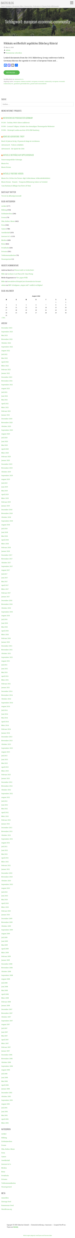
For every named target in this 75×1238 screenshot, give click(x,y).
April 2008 (5, 994)
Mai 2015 (4, 672)
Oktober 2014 (6, 699)
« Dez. (3, 318)
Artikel (3, 206)
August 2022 (5, 351)
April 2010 (5, 903)
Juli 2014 (4, 710)
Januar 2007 (5, 1051)
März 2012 (5, 816)
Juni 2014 (4, 714)
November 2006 (7, 1059)
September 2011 (7, 839)
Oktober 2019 (6, 472)
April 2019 (5, 494)
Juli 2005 (4, 1108)
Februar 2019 (6, 502)
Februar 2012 (6, 820)
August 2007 (5, 1024)
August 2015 (5, 661)
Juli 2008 (4, 983)
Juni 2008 (4, 987)
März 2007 (5, 1043)
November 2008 (7, 968)
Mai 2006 (4, 1081)
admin (8, 50)
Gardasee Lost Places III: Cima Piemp (20, 274)
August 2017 (5, 570)
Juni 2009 (4, 941)
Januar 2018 (5, 551)
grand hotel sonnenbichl (38, 83)
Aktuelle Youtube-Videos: (13, 173)
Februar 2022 (6, 369)
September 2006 (7, 1066)
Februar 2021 (6, 411)
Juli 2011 (4, 846)
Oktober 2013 (6, 744)
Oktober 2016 (6, 608)
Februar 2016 (6, 638)
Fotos (3, 225)
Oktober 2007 (6, 1017)
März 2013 (5, 771)
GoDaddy (15, 1227)
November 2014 (7, 695)
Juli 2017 (4, 574)
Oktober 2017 (6, 563)
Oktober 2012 (6, 790)
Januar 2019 (5, 506)
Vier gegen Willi (22, 278)
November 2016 (7, 604)
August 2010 (5, 888)
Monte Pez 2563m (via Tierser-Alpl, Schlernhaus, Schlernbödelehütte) (25, 178)
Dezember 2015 (6, 646)
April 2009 (5, 949)
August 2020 (5, 434)
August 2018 (5, 525)
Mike (3, 274)
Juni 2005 (4, 1111)
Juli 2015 (4, 665)
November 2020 (7, 422)
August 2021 (5, 388)
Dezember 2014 (6, 691)
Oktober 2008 (6, 971)
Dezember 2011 (6, 827)
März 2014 (5, 725)
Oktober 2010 (6, 881)
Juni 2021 (4, 396)
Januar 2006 (5, 1089)
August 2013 (5, 752)
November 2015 (7, 650)
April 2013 (5, 767)
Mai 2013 (4, 763)
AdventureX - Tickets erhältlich (12, 145)
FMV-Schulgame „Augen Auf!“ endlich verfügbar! (25, 285)
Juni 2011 (4, 850)
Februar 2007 (6, 1047)
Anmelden (5, 1198)
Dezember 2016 (6, 600)
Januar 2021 (5, 415)
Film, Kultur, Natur (8, 221)
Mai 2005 (4, 1115)
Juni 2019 (4, 487)
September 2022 (7, 347)
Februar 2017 (6, 593)
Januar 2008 (5, 1005)
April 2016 (5, 631)
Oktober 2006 (6, 1062)
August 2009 (5, 934)
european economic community (41, 81)
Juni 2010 (4, 896)
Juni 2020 (4, 441)
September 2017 (7, 566)
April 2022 (5, 362)
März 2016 (5, 634)
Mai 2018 (4, 536)
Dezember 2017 (6, 555)
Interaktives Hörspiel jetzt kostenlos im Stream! (24, 281)
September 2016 (7, 612)
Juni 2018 (4, 532)
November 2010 (7, 877)
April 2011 (5, 858)
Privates (4, 251)
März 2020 (5, 453)
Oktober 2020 (6, 426)
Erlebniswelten (6, 214)
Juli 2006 (4, 1074)
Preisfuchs (5, 248)
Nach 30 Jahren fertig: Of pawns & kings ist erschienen (20, 141)
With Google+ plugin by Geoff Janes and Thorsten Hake (37, 1235)
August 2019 (5, 479)
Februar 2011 (6, 865)
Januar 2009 (5, 960)
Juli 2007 (4, 1028)
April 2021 (5, 404)
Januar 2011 (5, 869)
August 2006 (5, 1070)
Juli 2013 (4, 756)
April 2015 (5, 676)
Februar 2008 (6, 1002)
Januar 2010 (5, 915)
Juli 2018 (4, 528)
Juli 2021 (4, 392)
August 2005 (5, 1104)
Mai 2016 (4, 627)
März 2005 (5, 1123)
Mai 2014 (4, 718)
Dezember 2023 (6, 328)
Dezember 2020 (6, 419)
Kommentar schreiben (14, 53)
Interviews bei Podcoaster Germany (18, 117)
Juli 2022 (4, 354)
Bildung (4, 210)
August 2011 (5, 843)
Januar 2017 (5, 597)
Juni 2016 (4, 623)
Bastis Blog (7, 3)
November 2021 (7, 381)
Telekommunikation (8, 255)
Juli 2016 (4, 619)
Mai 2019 (4, 491)
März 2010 (5, 907)
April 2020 (5, 449)
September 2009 (7, 930)
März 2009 (5, 952)
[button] (72, 2)
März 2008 (5, 998)
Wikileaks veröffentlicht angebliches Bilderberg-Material (31, 43)
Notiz (3, 244)
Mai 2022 (4, 358)
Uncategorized (6, 259)
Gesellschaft (5, 232)
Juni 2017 (4, 578)
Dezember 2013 (6, 737)
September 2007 (7, 1021)
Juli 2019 (4, 483)
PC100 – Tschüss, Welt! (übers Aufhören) (15, 123)
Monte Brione (6, 167)
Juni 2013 (4, 759)
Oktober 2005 (6, 1096)
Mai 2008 (4, 990)
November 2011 (7, 831)
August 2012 (5, 797)
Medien (4, 240)
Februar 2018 (6, 547)
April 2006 (5, 1085)
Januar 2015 (5, 687)
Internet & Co (19, 79)
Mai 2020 (4, 445)
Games (3, 229)
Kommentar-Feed (7, 1205)
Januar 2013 (5, 778)
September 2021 (7, 385)
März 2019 (5, 498)
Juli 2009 (4, 937)
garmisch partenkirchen (22, 83)
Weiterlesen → (11, 72)
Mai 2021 (4, 400)
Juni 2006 (4, 1077)
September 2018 (7, 521)
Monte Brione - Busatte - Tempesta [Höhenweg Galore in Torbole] (24, 182)
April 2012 (5, 812)
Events (3, 217)
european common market (22, 81)
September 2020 (7, 430)
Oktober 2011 (6, 835)
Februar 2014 (6, 729)
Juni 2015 (4, 669)
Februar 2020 (6, 456)
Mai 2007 (4, 1036)
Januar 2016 (5, 642)
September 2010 (7, 884)
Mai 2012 (4, 809)
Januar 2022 (5, 373)
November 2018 (7, 513)
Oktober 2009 (6, 926)
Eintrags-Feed (6, 1202)
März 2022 (5, 366)
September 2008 (7, 975)
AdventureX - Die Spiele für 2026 (12, 149)
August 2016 (5, 615)
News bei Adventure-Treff (13, 136)
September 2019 (7, 475)
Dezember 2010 (6, 873)
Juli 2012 (4, 801)
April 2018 (5, 540)
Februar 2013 (6, 775)
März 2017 (5, 589)
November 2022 (7, 339)
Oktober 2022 (6, 343)
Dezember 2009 (6, 918)
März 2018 (5, 544)
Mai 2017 (4, 581)
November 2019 (7, 468)
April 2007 (5, 1040)
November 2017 (7, 559)
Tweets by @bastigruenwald (11, 196)
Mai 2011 (4, 854)
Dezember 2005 (6, 1093)
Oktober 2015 (6, 653)
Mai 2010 (4, 899)
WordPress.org (6, 1209)
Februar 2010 (6, 911)
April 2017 (5, 585)
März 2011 (5, 862)
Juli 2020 (4, 438)
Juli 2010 (4, 892)
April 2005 (5, 1119)
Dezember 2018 (6, 510)
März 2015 (5, 680)
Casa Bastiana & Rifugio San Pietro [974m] (16, 186)
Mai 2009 (4, 945)
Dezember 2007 (6, 1009)
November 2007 (7, 1013)
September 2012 (7, 793)
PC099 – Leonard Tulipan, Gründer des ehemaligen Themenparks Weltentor (28, 126)
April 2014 (5, 722)
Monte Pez (5, 163)
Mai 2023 (4, 335)
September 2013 (7, 748)
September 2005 (7, 1100)
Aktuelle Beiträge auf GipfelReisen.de (18, 154)
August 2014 (5, 706)
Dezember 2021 (6, 377)
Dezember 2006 (6, 1055)
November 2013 (7, 740)
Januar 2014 (5, 733)
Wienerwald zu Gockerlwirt (24, 270)
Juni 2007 (4, 1032)
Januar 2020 (5, 460)
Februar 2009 (6, 956)
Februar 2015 (6, 684)
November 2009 (7, 922)
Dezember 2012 (6, 782)
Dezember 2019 (6, 464)
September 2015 (7, 657)
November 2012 (7, 786)
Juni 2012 (4, 805)
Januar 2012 (5, 824)
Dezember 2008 (6, 964)
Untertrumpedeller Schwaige (11, 160)
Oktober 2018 (6, 517)
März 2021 (5, 407)
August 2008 (5, 979)
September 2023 (7, 332)
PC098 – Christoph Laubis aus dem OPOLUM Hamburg (20, 130)
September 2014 (7, 703)
